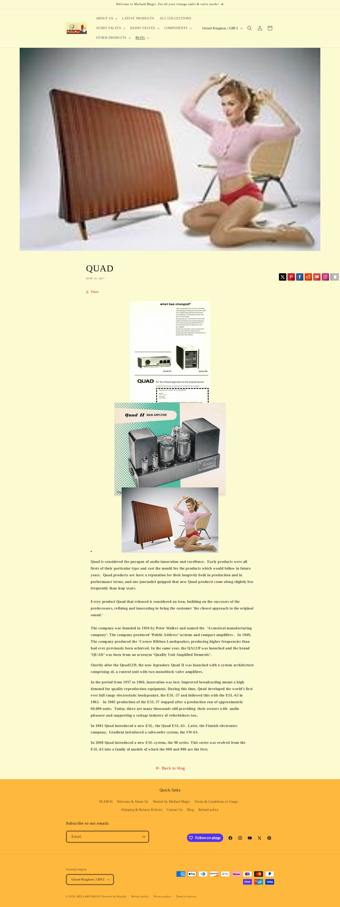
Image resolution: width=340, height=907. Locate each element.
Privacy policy (162, 896)
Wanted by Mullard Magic (171, 801)
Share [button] (95, 292)
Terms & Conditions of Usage (216, 801)
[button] (106, 18)
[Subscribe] (143, 837)
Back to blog (173, 768)
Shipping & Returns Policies (141, 809)
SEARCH (106, 801)
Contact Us (174, 809)
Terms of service (186, 896)
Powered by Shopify (114, 896)
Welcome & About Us (132, 801)
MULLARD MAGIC (89, 896)
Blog (190, 809)
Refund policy (208, 809)
